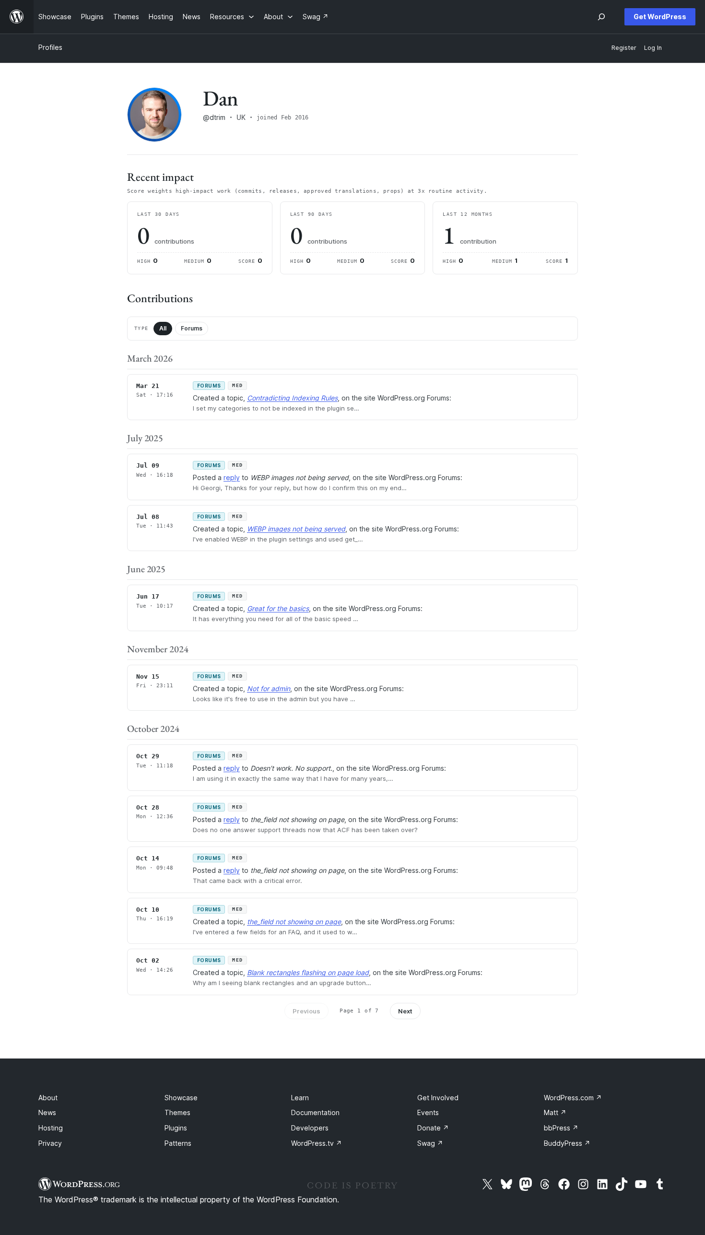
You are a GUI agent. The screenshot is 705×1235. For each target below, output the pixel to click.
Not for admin (268, 688)
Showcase (181, 1098)
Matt (555, 1112)
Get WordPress (660, 16)
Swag (430, 1143)
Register (623, 47)
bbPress (561, 1128)
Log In (653, 47)
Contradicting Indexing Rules (292, 398)
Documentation (315, 1112)
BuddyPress (567, 1143)
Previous (306, 1011)
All (162, 328)
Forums (191, 328)
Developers (310, 1128)
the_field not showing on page (294, 921)
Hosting (50, 1128)
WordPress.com (573, 1098)
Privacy (50, 1143)
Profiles (50, 47)
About (48, 1098)
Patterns (177, 1143)
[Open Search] (601, 17)
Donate (433, 1128)
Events (428, 1112)
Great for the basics (278, 608)
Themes (177, 1112)
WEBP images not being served (296, 529)
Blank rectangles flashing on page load (308, 972)
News (47, 1112)
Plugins (175, 1128)
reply (231, 477)
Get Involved (437, 1098)
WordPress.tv (316, 1143)
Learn (300, 1098)
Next (405, 1011)
